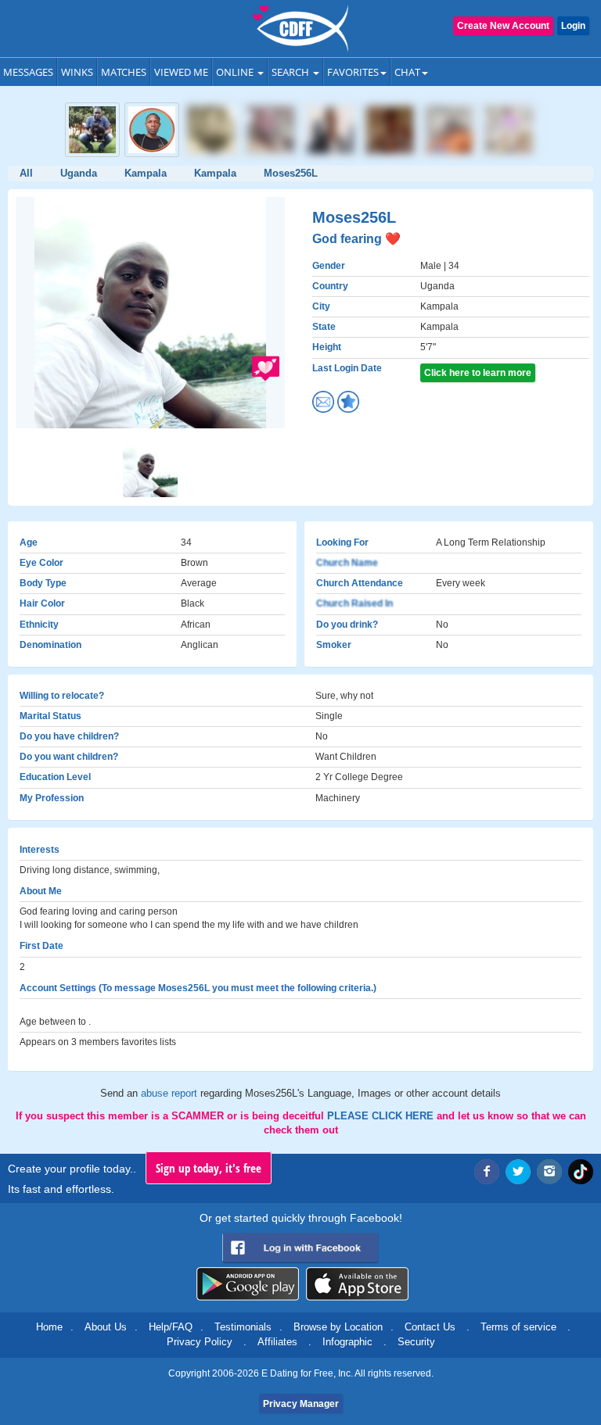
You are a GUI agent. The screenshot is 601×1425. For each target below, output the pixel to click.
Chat (407, 72)
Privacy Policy (199, 1342)
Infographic (347, 1342)
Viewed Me (181, 72)
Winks (77, 72)
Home (49, 1327)
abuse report (170, 1093)
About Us (106, 1327)
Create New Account (503, 25)
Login (573, 25)
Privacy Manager (301, 1403)
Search (291, 72)
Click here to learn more (477, 372)
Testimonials (243, 1327)
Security (416, 1342)
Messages (28, 72)
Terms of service (518, 1327)
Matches (123, 72)
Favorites (353, 72)
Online (236, 72)
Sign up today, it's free (208, 1168)
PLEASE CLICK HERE (382, 1116)
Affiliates (277, 1342)
